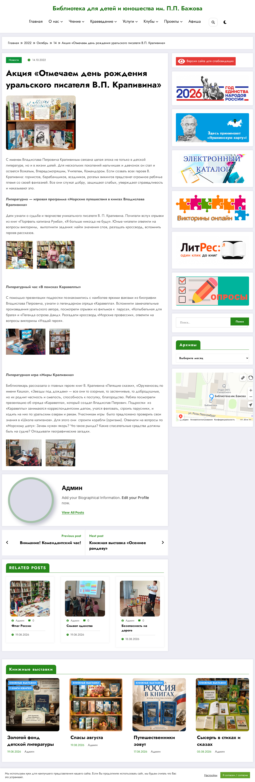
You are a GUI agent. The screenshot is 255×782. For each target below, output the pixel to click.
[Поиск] (213, 22)
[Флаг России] (30, 598)
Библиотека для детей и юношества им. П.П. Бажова (127, 8)
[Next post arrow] (163, 543)
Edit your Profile (135, 498)
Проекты (171, 21)
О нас (54, 21)
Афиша (194, 21)
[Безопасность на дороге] (140, 598)
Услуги (128, 21)
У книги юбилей (20, 688)
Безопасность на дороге (134, 628)
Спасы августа (87, 737)
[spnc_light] (225, 22)
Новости (14, 60)
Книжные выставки (22, 683)
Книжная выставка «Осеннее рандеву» (117, 545)
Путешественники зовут (154, 740)
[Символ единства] (85, 598)
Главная (36, 21)
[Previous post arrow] (7, 543)
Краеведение (101, 21)
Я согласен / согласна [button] (235, 775)
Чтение (75, 21)
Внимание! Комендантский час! (50, 543)
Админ (72, 487)
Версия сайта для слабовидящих (209, 61)
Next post (96, 536)
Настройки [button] (210, 775)
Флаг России (21, 626)
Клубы (149, 21)
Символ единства (80, 626)
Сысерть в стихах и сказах (218, 740)
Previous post (71, 536)
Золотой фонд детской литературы (30, 740)
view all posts (73, 512)
